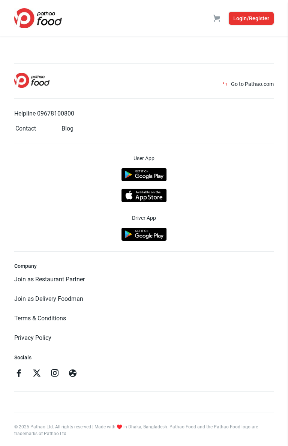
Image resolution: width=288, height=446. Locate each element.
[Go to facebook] (18, 374)
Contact (25, 128)
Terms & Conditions (40, 318)
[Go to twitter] (36, 374)
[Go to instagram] (54, 374)
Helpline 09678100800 (44, 113)
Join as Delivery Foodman (48, 298)
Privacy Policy (32, 337)
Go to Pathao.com (252, 84)
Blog (68, 128)
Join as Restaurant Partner (49, 279)
